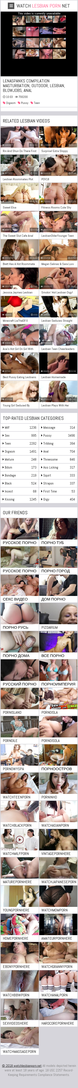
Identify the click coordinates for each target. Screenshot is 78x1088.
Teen (36, 103)
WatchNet (43, 5)
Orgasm (10, 103)
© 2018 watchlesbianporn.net (22, 1065)
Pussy (24, 103)
